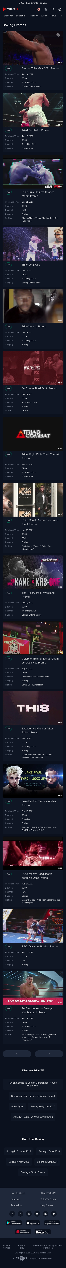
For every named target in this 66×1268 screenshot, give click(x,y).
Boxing (25, 86)
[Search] (52, 9)
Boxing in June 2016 (49, 1151)
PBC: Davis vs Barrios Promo (40, 946)
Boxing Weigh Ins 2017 (43, 1106)
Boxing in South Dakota (33, 1172)
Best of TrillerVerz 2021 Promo (40, 68)
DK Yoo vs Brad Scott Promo (39, 388)
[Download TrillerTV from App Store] (33, 1222)
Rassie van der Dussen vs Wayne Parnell (33, 1096)
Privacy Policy (21, 1246)
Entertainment (35, 86)
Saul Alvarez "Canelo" (31, 546)
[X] (20, 1214)
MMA (31, 148)
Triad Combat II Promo (35, 130)
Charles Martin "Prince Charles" (35, 218)
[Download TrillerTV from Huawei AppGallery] (23, 1231)
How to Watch (18, 1193)
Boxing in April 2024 (47, 1161)
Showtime (26, 819)
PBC (24, 210)
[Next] (49, 1053)
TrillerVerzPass (31, 264)
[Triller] (54, 1214)
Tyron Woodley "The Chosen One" (36, 827)
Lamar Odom (27, 685)
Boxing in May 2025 (19, 1161)
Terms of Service (6, 1246)
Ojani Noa (38, 685)
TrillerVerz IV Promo (34, 326)
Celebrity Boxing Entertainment (35, 677)
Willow (44, 15)
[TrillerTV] (10, 9)
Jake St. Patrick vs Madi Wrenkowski (33, 1117)
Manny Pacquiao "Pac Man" (34, 900)
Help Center (47, 1205)
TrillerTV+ (33, 15)
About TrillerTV (48, 1193)
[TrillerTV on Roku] (43, 1231)
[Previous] (17, 1053)
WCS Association (29, 402)
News (53, 15)
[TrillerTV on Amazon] (52, 1222)
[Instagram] (29, 1214)
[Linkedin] (45, 1214)
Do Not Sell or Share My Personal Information (47, 1246)
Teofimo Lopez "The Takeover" (35, 1034)
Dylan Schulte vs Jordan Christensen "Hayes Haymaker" (33, 1084)
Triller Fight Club (29, 82)
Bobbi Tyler (17, 1106)
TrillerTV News (48, 1199)
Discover (8, 15)
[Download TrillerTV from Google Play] (14, 1222)
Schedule (20, 15)
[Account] (59, 9)
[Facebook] (12, 1214)
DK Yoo (25, 410)
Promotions (17, 1205)
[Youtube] (37, 1214)
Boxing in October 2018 (18, 1151)
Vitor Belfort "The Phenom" (33, 755)
